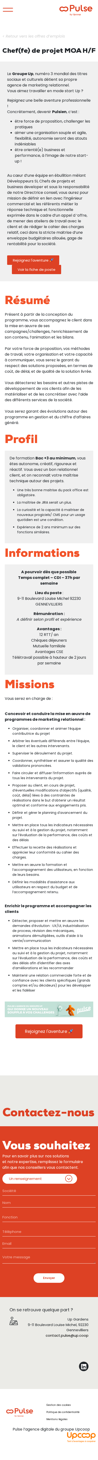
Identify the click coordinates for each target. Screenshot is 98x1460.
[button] (33, 260)
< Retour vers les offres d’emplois (33, 36)
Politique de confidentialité (62, 1412)
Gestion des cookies (58, 1405)
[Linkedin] (83, 1366)
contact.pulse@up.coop (67, 1335)
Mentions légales (57, 1419)
